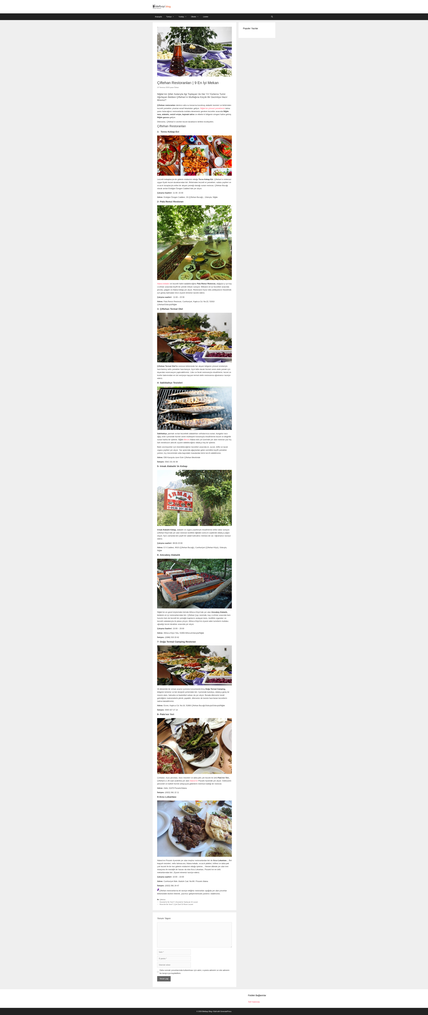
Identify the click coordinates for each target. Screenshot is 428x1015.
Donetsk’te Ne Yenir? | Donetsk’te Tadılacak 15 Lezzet (179, 902)
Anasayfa (158, 17)
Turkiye (169, 17)
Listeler (205, 17)
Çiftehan (163, 899)
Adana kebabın (163, 284)
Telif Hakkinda (254, 1002)
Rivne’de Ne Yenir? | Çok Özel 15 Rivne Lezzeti (176, 904)
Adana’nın (193, 781)
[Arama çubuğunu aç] (272, 16)
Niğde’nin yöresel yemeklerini (212, 108)
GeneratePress (225, 1011)
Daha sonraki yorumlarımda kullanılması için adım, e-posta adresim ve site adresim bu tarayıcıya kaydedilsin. (194, 971)
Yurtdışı (181, 17)
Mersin (186, 440)
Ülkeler (193, 17)
